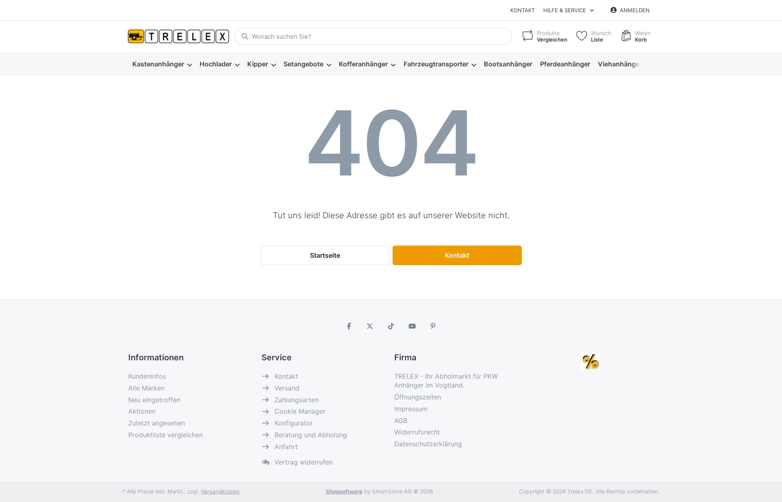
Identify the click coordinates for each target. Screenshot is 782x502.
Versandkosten (220, 491)
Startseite (325, 255)
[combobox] (373, 36)
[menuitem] (162, 64)
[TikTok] (391, 326)
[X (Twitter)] (370, 326)
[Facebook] (349, 326)
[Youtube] (412, 326)
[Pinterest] (433, 326)
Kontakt (522, 10)
